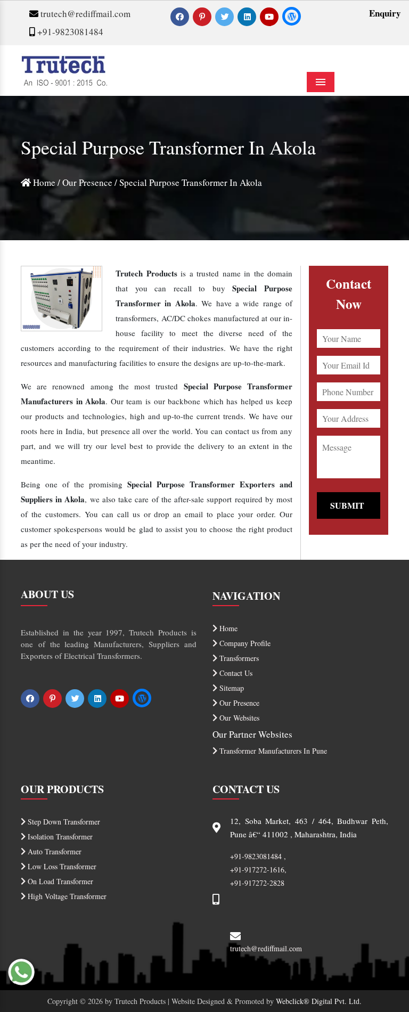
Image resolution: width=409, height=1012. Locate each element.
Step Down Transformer (63, 822)
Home (43, 182)
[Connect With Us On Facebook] (180, 16)
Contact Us (234, 673)
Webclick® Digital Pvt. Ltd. (319, 1001)
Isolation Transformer (59, 836)
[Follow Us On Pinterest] (203, 16)
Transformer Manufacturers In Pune (272, 751)
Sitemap (230, 688)
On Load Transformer (59, 881)
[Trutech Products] (64, 69)
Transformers (238, 658)
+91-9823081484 (69, 32)
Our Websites (238, 718)
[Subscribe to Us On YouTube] (270, 16)
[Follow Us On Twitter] (225, 16)
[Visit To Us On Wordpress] (291, 16)
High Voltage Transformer (66, 896)
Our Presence (87, 182)
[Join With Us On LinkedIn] (248, 16)
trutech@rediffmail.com (84, 13)
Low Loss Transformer (61, 866)
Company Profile (244, 643)
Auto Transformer (53, 851)
